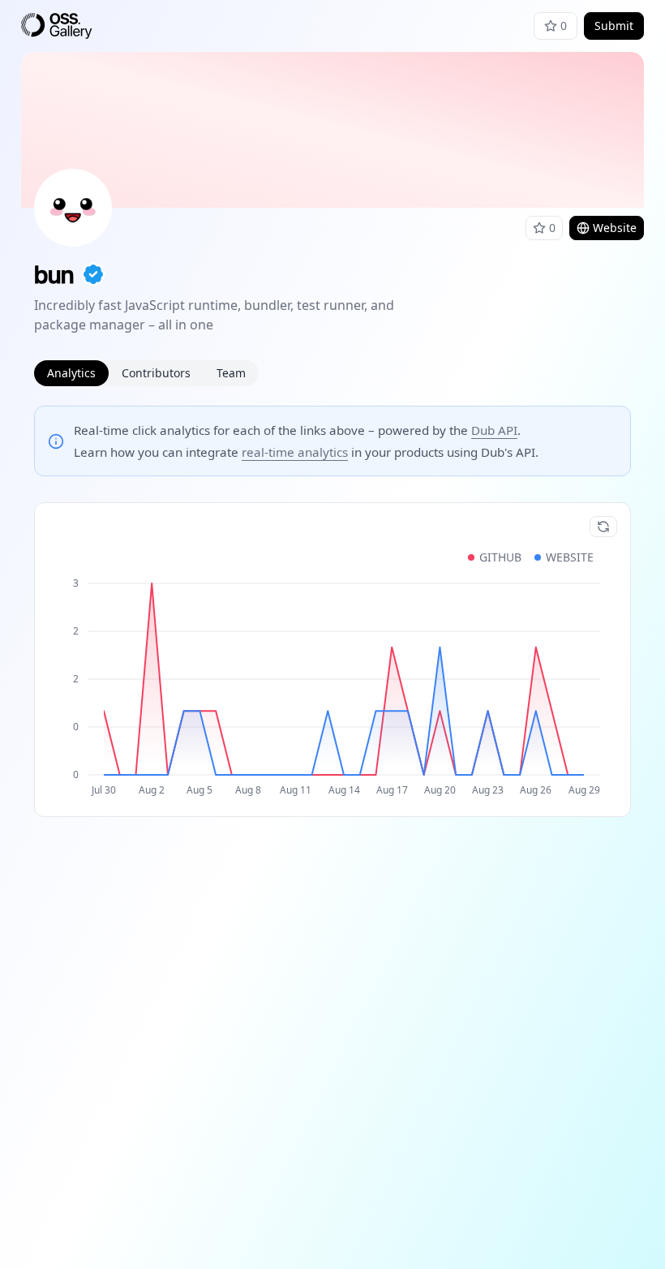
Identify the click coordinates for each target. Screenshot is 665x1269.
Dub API (494, 430)
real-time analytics (295, 452)
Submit (613, 25)
